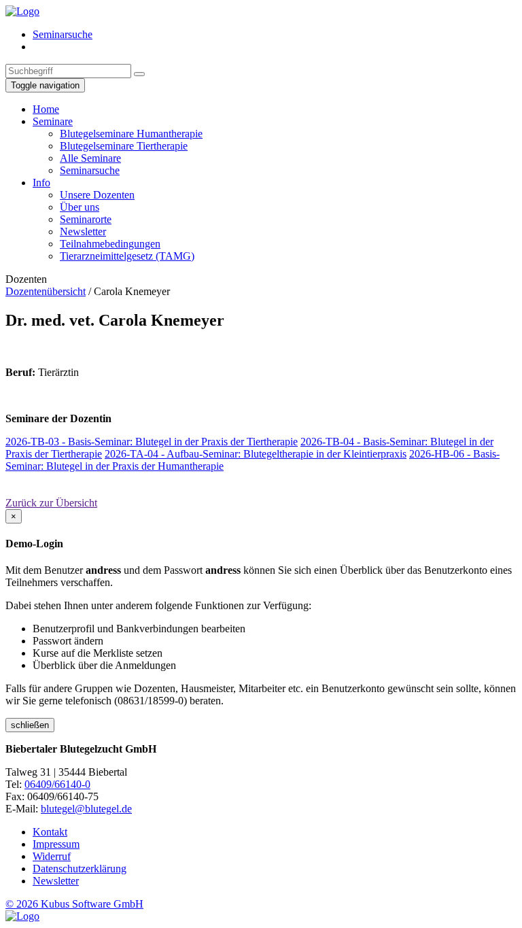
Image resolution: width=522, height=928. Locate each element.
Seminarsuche (62, 34)
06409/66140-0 (57, 784)
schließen (30, 725)
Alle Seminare (90, 158)
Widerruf (52, 856)
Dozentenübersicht (45, 291)
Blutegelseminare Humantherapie (131, 133)
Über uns (79, 207)
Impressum (56, 844)
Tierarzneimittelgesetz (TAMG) (127, 256)
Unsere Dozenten (97, 195)
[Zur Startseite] (22, 11)
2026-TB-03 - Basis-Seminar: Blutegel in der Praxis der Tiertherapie (151, 441)
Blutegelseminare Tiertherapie (124, 146)
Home (46, 109)
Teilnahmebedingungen (110, 244)
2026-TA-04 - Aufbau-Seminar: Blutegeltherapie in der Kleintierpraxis (255, 454)
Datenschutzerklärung (79, 868)
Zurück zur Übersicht (51, 503)
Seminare (53, 121)
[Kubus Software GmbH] (22, 916)
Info (41, 182)
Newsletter (83, 231)
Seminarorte (85, 219)
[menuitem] (275, 35)
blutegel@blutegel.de (86, 808)
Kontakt (50, 832)
